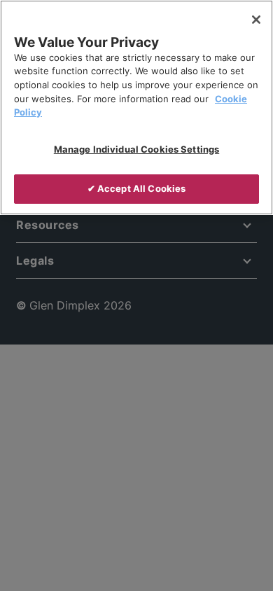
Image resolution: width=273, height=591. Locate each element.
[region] (136, 107)
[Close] (256, 19)
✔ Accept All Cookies (137, 188)
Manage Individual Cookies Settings (136, 149)
